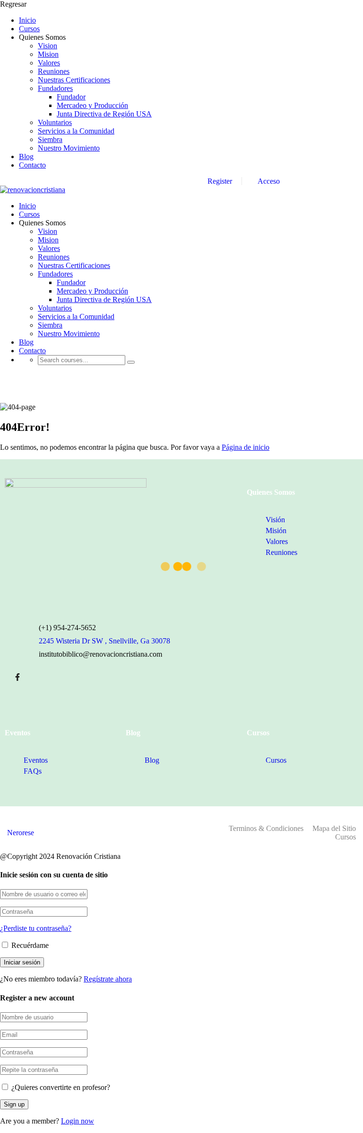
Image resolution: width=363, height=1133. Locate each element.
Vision (47, 46)
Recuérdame (29, 945)
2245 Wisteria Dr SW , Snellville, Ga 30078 (104, 641)
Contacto (32, 165)
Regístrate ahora (108, 979)
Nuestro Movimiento (69, 148)
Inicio (27, 20)
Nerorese (20, 833)
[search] (131, 362)
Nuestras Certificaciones (74, 80)
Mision (48, 54)
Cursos (29, 29)
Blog (26, 156)
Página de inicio (245, 447)
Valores (49, 63)
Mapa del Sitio (334, 828)
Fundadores (55, 88)
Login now (77, 1121)
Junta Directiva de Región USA (104, 114)
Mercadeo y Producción (92, 105)
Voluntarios (55, 122)
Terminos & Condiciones (266, 828)
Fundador (71, 97)
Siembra (50, 139)
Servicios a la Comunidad (76, 131)
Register (219, 181)
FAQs (33, 771)
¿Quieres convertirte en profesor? (59, 1087)
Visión (275, 520)
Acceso (268, 181)
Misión (276, 530)
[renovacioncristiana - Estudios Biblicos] (32, 190)
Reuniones (53, 71)
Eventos (36, 760)
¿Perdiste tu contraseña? (35, 928)
